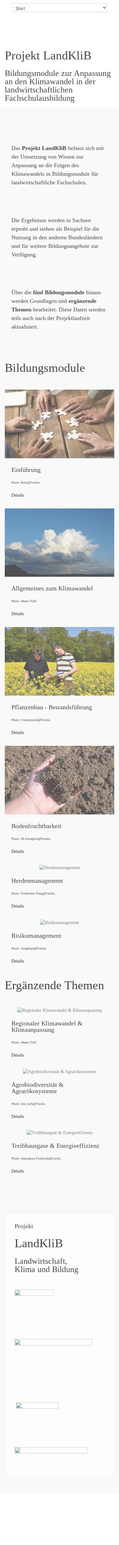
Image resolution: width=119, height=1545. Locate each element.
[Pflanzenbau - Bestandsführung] (59, 684)
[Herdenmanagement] (59, 890)
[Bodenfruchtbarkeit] (59, 803)
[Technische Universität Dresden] (34, 1294)
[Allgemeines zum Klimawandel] (59, 566)
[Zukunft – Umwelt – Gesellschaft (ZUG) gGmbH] (51, 1452)
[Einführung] (59, 447)
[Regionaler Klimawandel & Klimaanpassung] (59, 1036)
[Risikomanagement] (59, 945)
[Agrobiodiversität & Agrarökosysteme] (59, 1097)
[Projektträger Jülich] (37, 1407)
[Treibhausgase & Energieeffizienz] (59, 1155)
